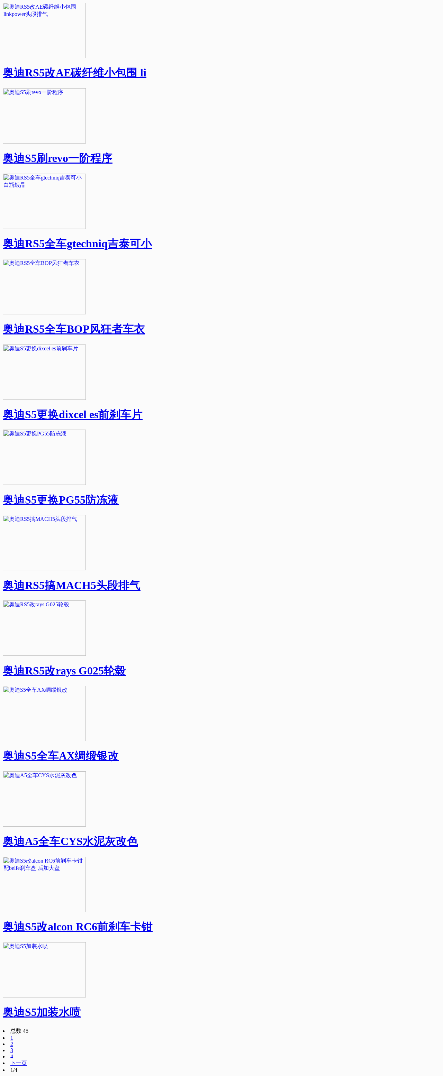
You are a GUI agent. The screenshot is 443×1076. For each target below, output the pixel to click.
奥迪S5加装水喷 (42, 1012)
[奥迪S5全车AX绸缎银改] (44, 739)
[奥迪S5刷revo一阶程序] (44, 142)
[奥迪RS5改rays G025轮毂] (44, 654)
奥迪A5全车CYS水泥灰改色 (70, 841)
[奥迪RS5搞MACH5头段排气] (44, 568)
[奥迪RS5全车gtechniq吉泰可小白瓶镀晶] (44, 227)
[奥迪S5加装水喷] (44, 996)
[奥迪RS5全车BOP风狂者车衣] (44, 312)
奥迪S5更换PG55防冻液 (61, 500)
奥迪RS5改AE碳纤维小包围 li (74, 72)
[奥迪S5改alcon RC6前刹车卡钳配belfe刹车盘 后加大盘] (44, 910)
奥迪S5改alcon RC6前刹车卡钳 (78, 926)
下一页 (18, 1063)
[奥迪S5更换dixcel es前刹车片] (44, 398)
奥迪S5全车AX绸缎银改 (61, 755)
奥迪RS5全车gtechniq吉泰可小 (77, 243)
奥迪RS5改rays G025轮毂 (64, 670)
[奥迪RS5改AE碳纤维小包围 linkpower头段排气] (44, 56)
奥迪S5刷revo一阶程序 (57, 158)
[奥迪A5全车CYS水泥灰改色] (44, 825)
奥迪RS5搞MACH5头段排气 (72, 585)
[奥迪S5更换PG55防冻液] (44, 483)
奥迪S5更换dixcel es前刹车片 (73, 414)
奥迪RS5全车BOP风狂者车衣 (74, 329)
